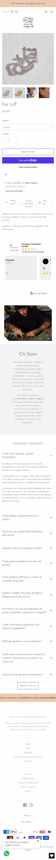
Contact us (28, 774)
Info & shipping (28, 786)
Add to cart (28, 151)
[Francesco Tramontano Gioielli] (28, 22)
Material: (5, 120)
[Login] (46, 11)
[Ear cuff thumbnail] (7, 92)
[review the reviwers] (42, 268)
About (28, 743)
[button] (6, 11)
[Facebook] (25, 805)
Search (28, 791)
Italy (26, 821)
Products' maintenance (28, 782)
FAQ (28, 748)
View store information (14, 190)
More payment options (28, 166)
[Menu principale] (11, 11)
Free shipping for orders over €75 (28, 3)
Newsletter (28, 752)
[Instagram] (31, 805)
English (27, 815)
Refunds (28, 761)
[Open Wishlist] (52, 856)
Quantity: (5, 134)
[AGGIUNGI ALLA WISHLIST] (6, 175)
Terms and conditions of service (28, 756)
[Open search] (16, 11)
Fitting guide (28, 778)
